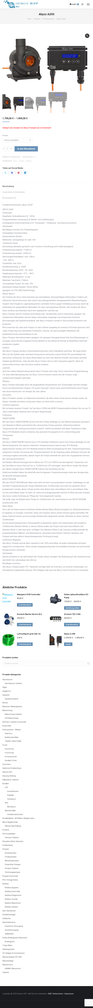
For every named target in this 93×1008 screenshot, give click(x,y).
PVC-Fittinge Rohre (10, 880)
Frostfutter (9, 753)
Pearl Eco (8, 733)
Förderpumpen (15, 157)
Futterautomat (11, 757)
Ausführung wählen (72, 608)
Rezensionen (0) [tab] (9, 198)
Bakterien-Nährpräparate (12, 706)
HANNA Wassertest (13, 968)
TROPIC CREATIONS (13, 741)
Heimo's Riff (7, 772)
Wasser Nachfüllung (13, 826)
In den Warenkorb (26, 148)
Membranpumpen (12, 861)
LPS (6, 787)
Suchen (88, 663)
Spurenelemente (9, 922)
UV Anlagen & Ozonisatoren (13, 953)
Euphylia (10, 795)
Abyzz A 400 (69, 634)
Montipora (11, 807)
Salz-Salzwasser (9, 911)
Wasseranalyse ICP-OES (12, 957)
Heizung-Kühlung (9, 776)
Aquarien (5, 695)
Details (68, 644)
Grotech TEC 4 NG (72, 614)
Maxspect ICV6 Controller (28, 594)
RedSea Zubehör (11, 907)
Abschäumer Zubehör (13, 683)
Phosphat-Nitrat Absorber (12, 841)
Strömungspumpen (12, 872)
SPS (6, 803)
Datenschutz (58, 994)
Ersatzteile (6, 726)
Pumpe (5, 135)
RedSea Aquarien (11, 888)
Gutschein (6, 764)
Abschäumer (7, 679)
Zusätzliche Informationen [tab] (13, 192)
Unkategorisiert (8, 949)
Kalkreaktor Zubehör (10, 780)
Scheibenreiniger (9, 914)
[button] (87, 36)
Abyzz (15, 161)
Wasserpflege (7, 961)
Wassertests (7, 965)
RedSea (5, 884)
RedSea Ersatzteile (12, 891)
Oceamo (5, 830)
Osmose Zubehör (12, 837)
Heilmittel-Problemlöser (11, 768)
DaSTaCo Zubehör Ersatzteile (14, 722)
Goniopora (11, 799)
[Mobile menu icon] (88, 4)
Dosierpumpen (10, 853)
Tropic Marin (7, 945)
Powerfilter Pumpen (13, 864)
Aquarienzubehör (11, 699)
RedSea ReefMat (11, 737)
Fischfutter (9, 749)
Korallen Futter (11, 760)
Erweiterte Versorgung (14, 926)
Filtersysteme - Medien (11, 730)
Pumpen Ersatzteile (10, 876)
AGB (49, 994)
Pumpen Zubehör (12, 868)
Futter (4, 745)
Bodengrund (9, 941)
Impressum (69, 994)
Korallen (5, 783)
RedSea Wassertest (13, 903)
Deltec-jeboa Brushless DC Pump (76, 596)
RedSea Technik (11, 899)
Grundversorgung (12, 930)
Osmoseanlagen (8, 834)
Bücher (5, 703)
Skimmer (28, 161)
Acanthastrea (12, 791)
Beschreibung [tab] (8, 186)
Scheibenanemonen (15, 814)
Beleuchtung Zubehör (13, 714)
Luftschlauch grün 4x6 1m (29, 634)
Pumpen (21, 161)
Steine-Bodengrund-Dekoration (14, 938)
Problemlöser (7, 845)
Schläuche (6, 918)
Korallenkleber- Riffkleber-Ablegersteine (18, 818)
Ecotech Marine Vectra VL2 (29, 614)
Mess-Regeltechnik (10, 822)
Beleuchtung (7, 710)
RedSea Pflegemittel (13, 895)
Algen (4, 687)
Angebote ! (6, 691)
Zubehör (5, 972)
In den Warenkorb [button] (25, 605)
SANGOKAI (9, 934)
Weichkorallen (10, 810)
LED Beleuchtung (11, 718)
